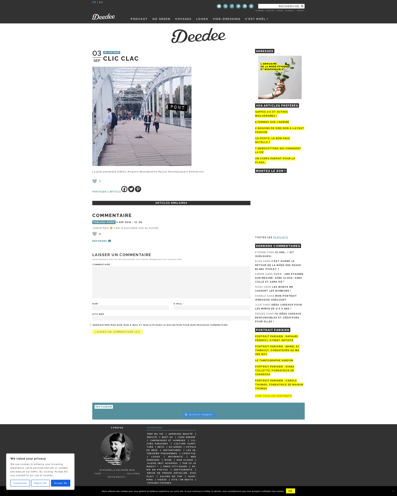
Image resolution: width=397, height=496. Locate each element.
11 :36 (138, 222)
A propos (260, 10)
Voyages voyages (159, 483)
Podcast (139, 18)
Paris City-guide (175, 466)
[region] (40, 472)
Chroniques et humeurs (167, 440)
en (101, 2)
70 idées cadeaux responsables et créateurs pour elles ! (278, 317)
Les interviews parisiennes (171, 452)
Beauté (152, 437)
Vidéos (162, 479)
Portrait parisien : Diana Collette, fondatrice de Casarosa (274, 370)
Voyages (183, 18)
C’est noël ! (256, 18)
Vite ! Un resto (182, 479)
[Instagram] (244, 6)
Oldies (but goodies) (162, 463)
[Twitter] (238, 6)
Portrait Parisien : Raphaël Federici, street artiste (276, 338)
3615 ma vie (155, 434)
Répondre (99, 241)
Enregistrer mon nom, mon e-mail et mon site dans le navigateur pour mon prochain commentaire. (160, 325)
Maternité (175, 456)
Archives (270, 10)
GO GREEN (161, 18)
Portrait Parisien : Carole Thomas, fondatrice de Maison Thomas (279, 384)
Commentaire (102, 264)
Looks (202, 18)
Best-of (167, 437)
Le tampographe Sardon (274, 360)
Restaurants (183, 469)
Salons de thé (171, 476)
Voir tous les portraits (273, 396)
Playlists (280, 237)
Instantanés (112, 52)
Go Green (175, 447)
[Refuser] (393, 491)
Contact (300, 10)
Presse (280, 10)
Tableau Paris (104, 222)
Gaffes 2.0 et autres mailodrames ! (271, 113)
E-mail (179, 304)
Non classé (185, 460)
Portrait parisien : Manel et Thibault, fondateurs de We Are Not (277, 350)
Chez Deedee (187, 437)
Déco (161, 447)
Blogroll (290, 10)
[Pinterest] (251, 6)
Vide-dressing (227, 18)
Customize (20, 483)
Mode (168, 460)
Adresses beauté (181, 434)
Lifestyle (189, 453)
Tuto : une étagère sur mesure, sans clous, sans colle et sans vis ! (279, 278)
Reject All (40, 483)
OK (290, 491)
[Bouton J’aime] (94, 181)
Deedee (108, 16)
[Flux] (225, 6)
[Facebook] (232, 6)
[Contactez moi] (219, 6)
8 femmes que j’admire (272, 122)
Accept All (60, 483)
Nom (96, 304)
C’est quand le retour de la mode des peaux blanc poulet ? (278, 265)
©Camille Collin (114, 473)
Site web (98, 314)
